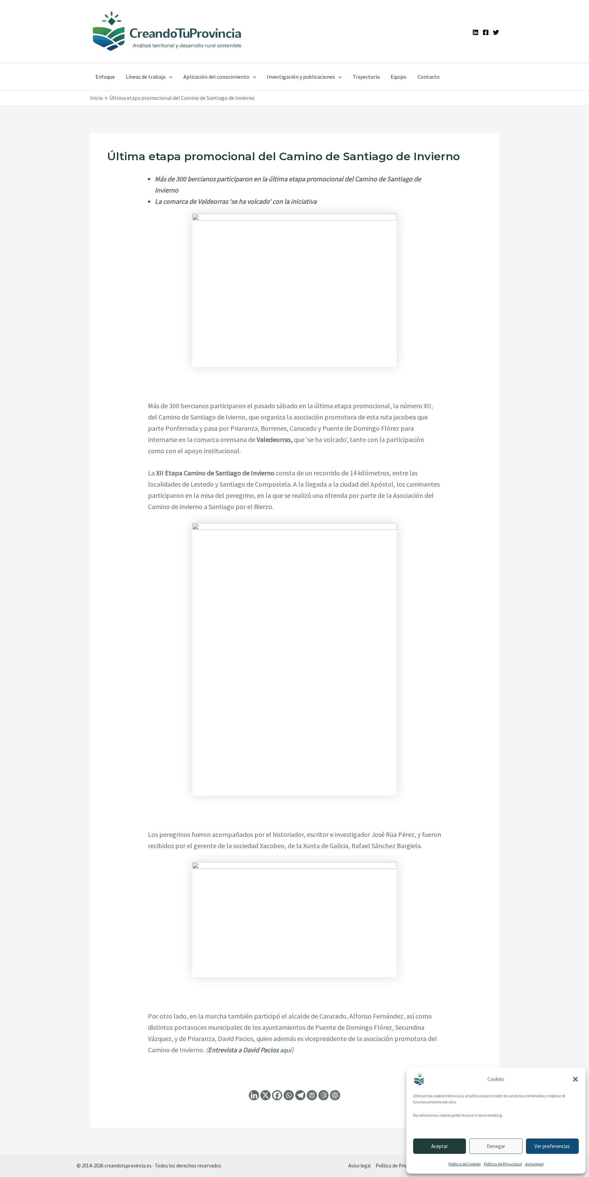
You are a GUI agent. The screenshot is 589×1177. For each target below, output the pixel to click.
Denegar (496, 1146)
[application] (169, 76)
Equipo (399, 76)
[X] (265, 1095)
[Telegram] (300, 1095)
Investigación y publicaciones (301, 76)
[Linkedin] (475, 32)
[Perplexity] (312, 1095)
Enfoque (105, 76)
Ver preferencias (552, 1146)
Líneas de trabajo (146, 76)
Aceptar (439, 1146)
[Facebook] (486, 32)
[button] (575, 1079)
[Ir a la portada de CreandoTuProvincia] (167, 31)
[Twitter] (496, 32)
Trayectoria (366, 76)
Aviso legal (534, 1163)
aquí (285, 1050)
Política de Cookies (465, 1163)
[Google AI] (323, 1095)
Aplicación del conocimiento (216, 76)
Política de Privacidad (503, 1163)
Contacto (429, 76)
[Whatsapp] (289, 1095)
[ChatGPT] (335, 1095)
